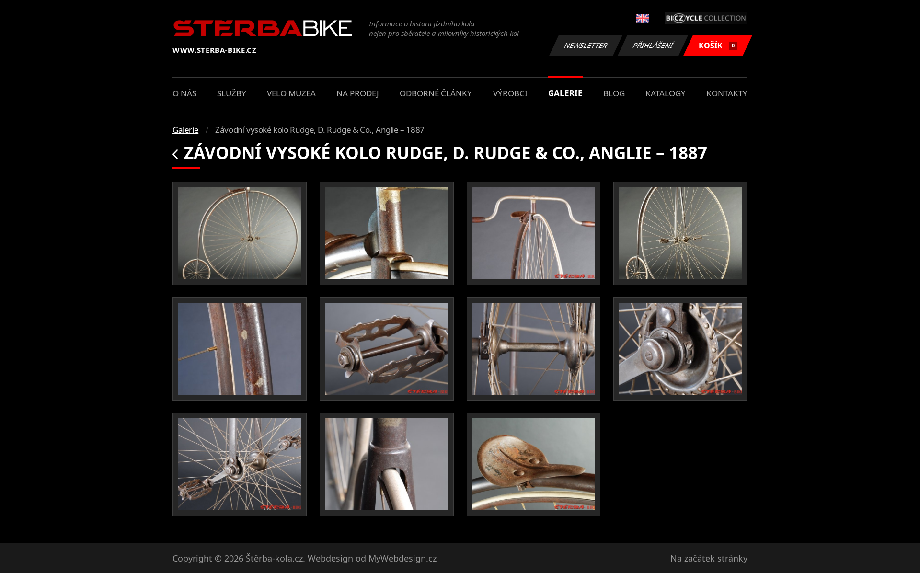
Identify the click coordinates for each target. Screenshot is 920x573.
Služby (231, 93)
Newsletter (586, 45)
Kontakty (727, 93)
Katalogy (665, 93)
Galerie (565, 93)
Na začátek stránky (709, 558)
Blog (614, 93)
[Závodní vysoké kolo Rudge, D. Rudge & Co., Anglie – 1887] (239, 233)
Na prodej (357, 93)
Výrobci (510, 93)
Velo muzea (291, 93)
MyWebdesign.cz (402, 558)
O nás (184, 93)
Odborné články (436, 93)
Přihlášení (653, 45)
